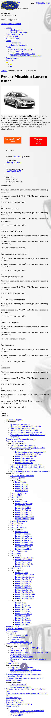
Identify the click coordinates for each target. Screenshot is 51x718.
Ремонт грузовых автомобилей (22, 445)
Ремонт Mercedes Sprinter (25, 461)
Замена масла (15, 639)
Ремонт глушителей (18, 685)
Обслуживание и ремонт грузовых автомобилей (30, 471)
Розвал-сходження (13, 631)
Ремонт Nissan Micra (23, 549)
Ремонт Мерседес (17, 478)
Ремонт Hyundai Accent (24, 575)
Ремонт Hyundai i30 (23, 586)
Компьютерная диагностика (21, 657)
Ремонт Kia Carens (22, 605)
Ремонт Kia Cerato (22, 611)
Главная (4, 71)
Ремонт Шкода (16, 568)
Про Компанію (16, 30)
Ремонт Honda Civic (23, 510)
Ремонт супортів (12, 663)
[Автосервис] (10, 9)
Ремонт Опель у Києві (19, 551)
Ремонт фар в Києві (14, 680)
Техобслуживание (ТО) (19, 635)
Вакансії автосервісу (18, 32)
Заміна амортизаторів (14, 702)
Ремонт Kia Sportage (23, 622)
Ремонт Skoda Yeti (22, 566)
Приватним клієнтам (14, 34)
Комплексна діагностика (20, 424)
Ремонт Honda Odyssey (24, 519)
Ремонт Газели (16, 469)
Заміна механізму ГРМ (15, 629)
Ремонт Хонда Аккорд (24, 504)
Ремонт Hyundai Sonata (24, 596)
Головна (9, 28)
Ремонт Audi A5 (21, 486)
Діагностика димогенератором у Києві (26, 432)
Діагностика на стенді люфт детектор (25, 426)
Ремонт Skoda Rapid (23, 562)
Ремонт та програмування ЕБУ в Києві (26, 648)
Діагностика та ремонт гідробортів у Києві (27, 448)
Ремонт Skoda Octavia (24, 564)
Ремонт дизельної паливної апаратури (21, 439)
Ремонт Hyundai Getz (23, 579)
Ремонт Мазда (16, 525)
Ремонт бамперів (12, 706)
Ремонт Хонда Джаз (23, 506)
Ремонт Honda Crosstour (24, 517)
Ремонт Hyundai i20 (23, 583)
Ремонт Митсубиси (18, 527)
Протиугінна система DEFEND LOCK (26, 56)
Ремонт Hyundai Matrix (24, 592)
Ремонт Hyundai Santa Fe (25, 594)
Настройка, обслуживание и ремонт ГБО (27, 711)
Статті (8, 41)
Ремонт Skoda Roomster (24, 558)
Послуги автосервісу (14, 420)
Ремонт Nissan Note (23, 547)
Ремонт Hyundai (21, 573)
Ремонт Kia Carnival (23, 607)
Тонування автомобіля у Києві (22, 54)
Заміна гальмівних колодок (21, 642)
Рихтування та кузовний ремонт (19, 704)
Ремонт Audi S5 (21, 489)
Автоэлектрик (16, 650)
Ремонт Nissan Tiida (23, 540)
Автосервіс (17, 156)
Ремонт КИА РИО (22, 624)
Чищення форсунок (13, 698)
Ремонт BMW (16, 495)
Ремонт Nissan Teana (23, 538)
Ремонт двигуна (12, 627)
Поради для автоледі (18, 45)
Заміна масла (15, 43)
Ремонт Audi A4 (21, 484)
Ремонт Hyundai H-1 (23, 581)
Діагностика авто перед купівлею (24, 430)
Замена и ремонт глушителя (21, 687)
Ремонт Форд (15, 553)
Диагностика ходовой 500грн (22, 428)
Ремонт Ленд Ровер (18, 493)
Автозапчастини (12, 58)
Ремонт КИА (20, 603)
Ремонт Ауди (20, 482)
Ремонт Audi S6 (21, 491)
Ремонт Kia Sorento (23, 620)
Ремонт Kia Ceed (22, 609)
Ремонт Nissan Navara (24, 542)
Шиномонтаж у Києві (14, 700)
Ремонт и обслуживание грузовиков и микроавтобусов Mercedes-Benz (30, 453)
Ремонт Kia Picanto (22, 618)
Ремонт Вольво (16, 523)
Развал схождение (17, 637)
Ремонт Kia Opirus (22, 616)
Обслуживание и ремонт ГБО (22, 713)
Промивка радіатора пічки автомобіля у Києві (24, 678)
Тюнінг (9, 47)
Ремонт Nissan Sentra (23, 536)
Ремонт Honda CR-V (23, 512)
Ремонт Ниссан (21, 532)
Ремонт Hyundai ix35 (23, 588)
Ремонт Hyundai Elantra (24, 577)
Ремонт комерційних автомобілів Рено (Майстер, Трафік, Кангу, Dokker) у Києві (27, 466)
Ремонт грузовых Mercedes (26, 456)
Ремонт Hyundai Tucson (24, 598)
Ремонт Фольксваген (18, 521)
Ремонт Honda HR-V (23, 514)
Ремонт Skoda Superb (23, 560)
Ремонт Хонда (21, 501)
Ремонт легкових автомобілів (22, 476)
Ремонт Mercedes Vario (24, 463)
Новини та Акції (12, 38)
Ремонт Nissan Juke (23, 534)
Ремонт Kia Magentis (23, 614)
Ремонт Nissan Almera (24, 545)
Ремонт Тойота (16, 497)
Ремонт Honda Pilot (23, 508)
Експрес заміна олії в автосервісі (19, 644)
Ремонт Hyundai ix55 (23, 590)
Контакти (9, 60)
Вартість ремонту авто (15, 441)
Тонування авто (16, 51)
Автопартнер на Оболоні (11, 24)
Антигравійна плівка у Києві (22, 49)
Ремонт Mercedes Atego (24, 458)
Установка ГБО (16, 715)
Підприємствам (12, 36)
